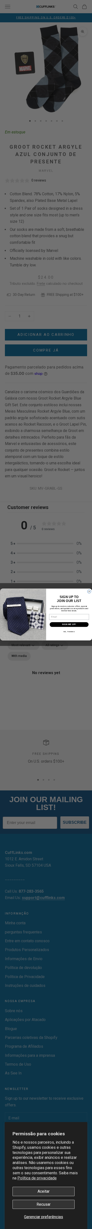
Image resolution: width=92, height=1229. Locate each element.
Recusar (44, 1204)
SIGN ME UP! (69, 624)
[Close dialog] (89, 591)
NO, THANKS (69, 631)
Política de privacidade (37, 1178)
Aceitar (44, 1191)
